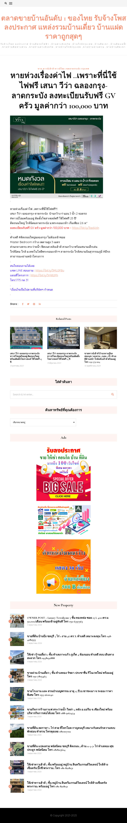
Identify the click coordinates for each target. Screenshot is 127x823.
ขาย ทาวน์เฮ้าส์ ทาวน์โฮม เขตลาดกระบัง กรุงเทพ (63, 68)
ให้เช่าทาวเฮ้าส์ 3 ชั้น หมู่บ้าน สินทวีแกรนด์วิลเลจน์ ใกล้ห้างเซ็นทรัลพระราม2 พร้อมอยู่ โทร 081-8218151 (67, 784)
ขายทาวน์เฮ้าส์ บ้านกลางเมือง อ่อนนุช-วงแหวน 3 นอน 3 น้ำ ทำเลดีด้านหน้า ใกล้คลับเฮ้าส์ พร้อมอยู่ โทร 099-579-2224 (100, 357)
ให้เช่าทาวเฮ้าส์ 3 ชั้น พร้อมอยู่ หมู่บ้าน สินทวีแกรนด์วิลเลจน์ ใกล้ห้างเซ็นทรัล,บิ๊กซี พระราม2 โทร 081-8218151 (67, 766)
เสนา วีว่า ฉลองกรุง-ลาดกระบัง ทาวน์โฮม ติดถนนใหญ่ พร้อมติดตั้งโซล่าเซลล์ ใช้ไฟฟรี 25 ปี (63, 356)
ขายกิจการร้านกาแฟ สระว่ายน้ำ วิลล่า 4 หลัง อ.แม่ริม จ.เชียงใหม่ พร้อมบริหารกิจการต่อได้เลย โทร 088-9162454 (69, 711)
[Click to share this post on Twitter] (28, 304)
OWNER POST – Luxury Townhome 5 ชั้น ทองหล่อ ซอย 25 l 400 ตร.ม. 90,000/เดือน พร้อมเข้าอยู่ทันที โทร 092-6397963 (68, 619)
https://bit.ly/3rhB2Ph (44, 275)
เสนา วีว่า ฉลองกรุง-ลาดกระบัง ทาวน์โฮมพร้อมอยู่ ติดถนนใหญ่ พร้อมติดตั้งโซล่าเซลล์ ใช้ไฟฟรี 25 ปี (26, 357)
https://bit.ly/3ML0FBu (49, 270)
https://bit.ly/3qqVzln (85, 228)
